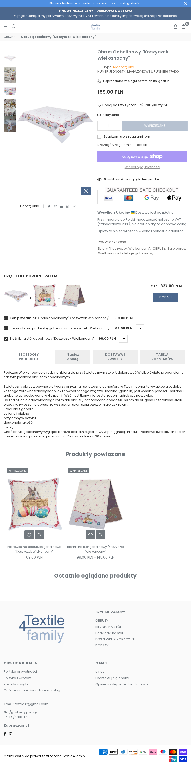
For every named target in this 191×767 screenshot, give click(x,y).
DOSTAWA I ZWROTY (115, 356)
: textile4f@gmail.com (30, 704)
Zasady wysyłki (16, 684)
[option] (55, 123)
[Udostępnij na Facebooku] (43, 206)
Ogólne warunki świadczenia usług (32, 690)
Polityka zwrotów (17, 678)
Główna (10, 37)
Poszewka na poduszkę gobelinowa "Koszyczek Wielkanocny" (60, 328)
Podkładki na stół (109, 633)
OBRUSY (159, 248)
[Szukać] (14, 26)
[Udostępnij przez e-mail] (74, 206)
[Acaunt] (175, 26)
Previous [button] (21, 123)
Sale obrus (176, 248)
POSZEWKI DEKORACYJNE (116, 639)
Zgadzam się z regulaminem (126, 136)
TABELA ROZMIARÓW (162, 356)
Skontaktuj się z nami (112, 678)
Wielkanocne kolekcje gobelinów (125, 253)
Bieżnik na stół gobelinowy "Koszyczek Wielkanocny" (51, 338)
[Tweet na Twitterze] (49, 206)
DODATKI (102, 645)
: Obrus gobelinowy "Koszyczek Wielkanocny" (60, 318)
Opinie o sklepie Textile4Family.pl (122, 684)
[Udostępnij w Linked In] (61, 206)
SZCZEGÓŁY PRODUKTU (28, 356)
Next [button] (89, 123)
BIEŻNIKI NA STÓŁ (108, 626)
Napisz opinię (73, 356)
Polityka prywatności (20, 671)
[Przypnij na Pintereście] (55, 206)
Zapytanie (110, 115)
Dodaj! (165, 297)
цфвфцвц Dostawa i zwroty (155, 106)
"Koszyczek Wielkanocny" (129, 248)
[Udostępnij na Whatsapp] (67, 206)
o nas (100, 671)
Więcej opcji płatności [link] (142, 167)
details (142, 144)
